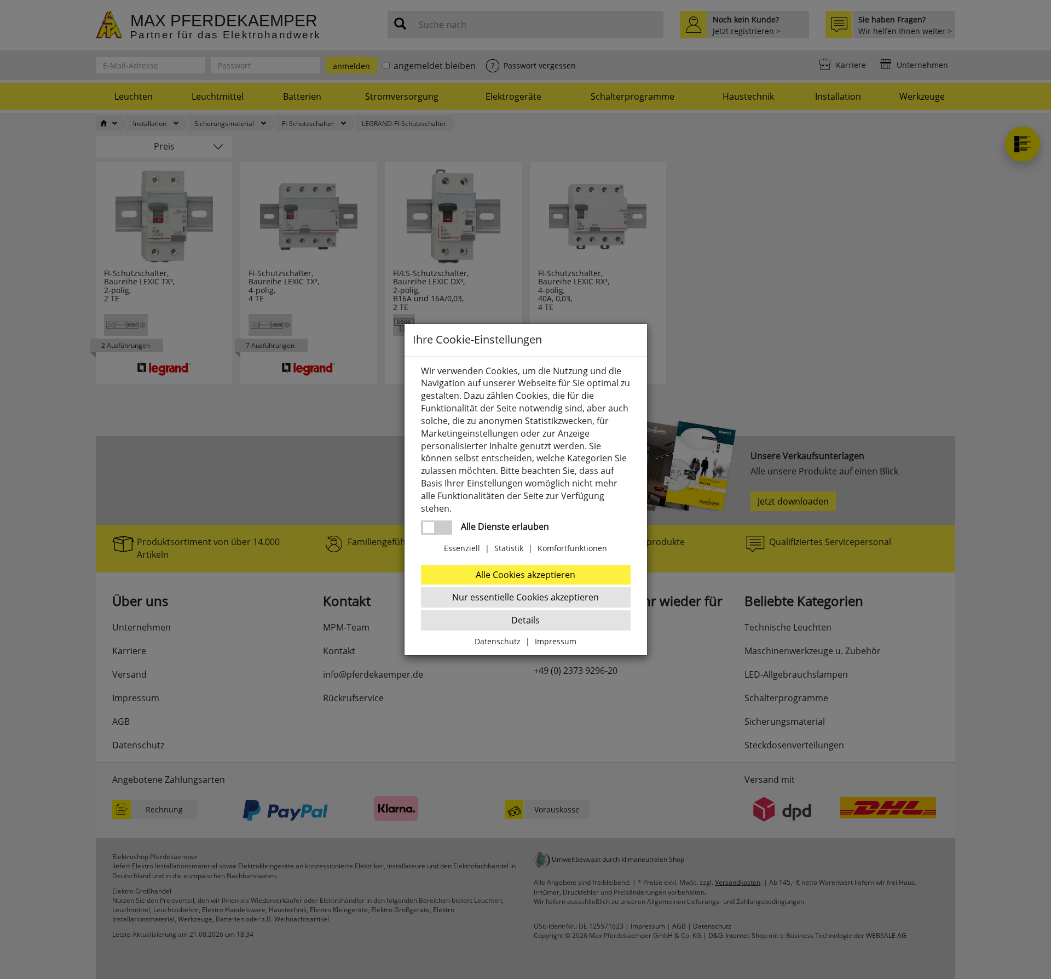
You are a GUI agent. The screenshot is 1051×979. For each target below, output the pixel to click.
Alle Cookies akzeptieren (525, 575)
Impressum (555, 641)
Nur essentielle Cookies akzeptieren (525, 597)
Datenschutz (498, 641)
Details (525, 620)
